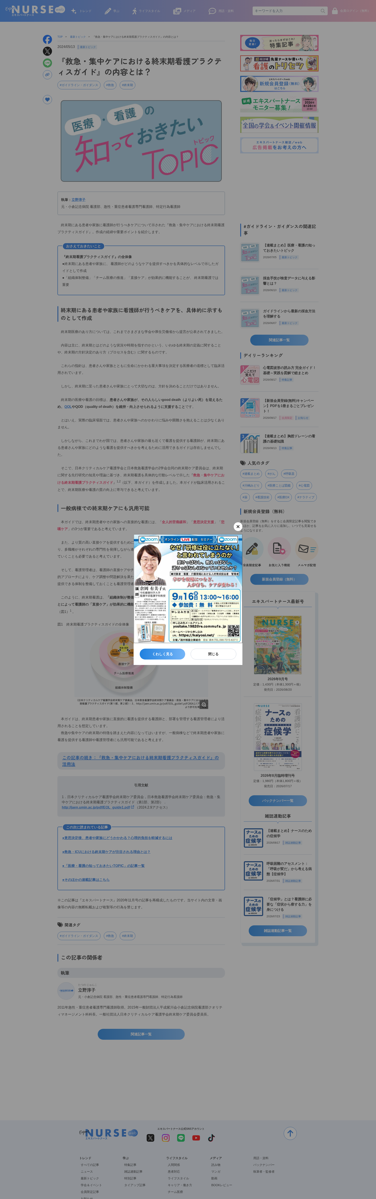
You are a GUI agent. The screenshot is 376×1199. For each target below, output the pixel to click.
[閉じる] (238, 526)
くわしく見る (162, 654)
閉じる (213, 654)
